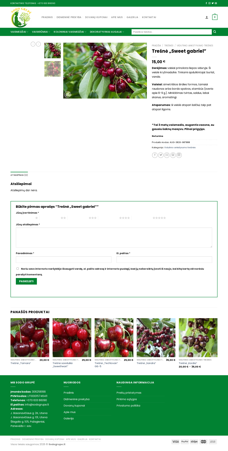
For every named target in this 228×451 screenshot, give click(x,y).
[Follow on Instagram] (209, 3)
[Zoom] (67, 94)
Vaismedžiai (18, 31)
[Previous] (69, 70)
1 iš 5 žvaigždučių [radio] (24, 217)
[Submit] (214, 32)
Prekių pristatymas (129, 393)
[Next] (141, 70)
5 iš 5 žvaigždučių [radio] (142, 217)
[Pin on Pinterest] (173, 155)
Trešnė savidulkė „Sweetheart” (63, 365)
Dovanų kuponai (96, 17)
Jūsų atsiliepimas (28, 224)
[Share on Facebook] (155, 155)
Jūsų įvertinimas (27, 212)
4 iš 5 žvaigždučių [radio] (108, 217)
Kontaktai (149, 17)
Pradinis (47, 17)
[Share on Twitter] (161, 155)
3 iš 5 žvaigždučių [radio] (78, 217)
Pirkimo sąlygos (127, 399)
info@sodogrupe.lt (37, 405)
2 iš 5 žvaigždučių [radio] (50, 217)
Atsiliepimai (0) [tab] (19, 175)
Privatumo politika (128, 406)
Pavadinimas (25, 253)
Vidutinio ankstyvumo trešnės (195, 45)
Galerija (132, 17)
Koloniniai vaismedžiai (69, 31)
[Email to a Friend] (167, 155)
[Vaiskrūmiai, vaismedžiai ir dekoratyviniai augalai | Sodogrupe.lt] (24, 17)
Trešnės (168, 45)
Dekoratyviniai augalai (106, 31)
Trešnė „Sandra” (146, 363)
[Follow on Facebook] (206, 3)
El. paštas (123, 253)
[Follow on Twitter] (213, 3)
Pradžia (156, 45)
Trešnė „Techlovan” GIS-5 (106, 365)
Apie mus (117, 17)
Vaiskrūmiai (40, 31)
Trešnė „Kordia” (188, 363)
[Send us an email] (216, 3)
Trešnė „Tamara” (21, 363)
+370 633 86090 (46, 3)
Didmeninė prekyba (69, 17)
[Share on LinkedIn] (179, 155)
